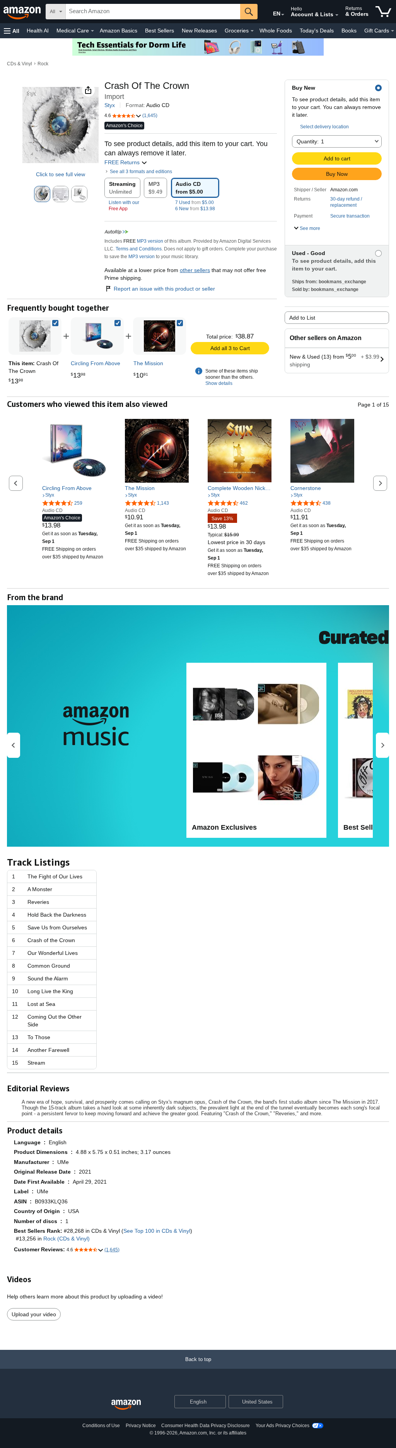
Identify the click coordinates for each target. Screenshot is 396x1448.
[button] (11, 30)
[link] (97, 336)
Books (349, 30)
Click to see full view (60, 174)
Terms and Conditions (139, 249)
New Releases (199, 30)
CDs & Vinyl (19, 63)
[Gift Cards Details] (392, 31)
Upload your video (34, 1314)
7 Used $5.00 (194, 202)
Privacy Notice (141, 1425)
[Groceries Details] (252, 31)
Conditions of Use (101, 1425)
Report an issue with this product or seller (164, 289)
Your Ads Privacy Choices (282, 1425)
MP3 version (150, 241)
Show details (218, 383)
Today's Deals (317, 30)
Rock (43, 63)
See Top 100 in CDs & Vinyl (156, 1231)
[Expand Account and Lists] (336, 15)
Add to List (302, 318)
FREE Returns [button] (122, 162)
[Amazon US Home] (126, 1405)
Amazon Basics (118, 30)
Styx (109, 105)
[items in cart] (383, 11)
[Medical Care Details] (92, 31)
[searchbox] (153, 11)
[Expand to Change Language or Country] (282, 14)
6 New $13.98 (195, 208)
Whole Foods (275, 30)
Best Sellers (159, 30)
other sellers (195, 270)
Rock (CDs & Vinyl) (66, 1238)
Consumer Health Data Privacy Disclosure (205, 1425)
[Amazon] (23, 11)
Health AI (38, 30)
